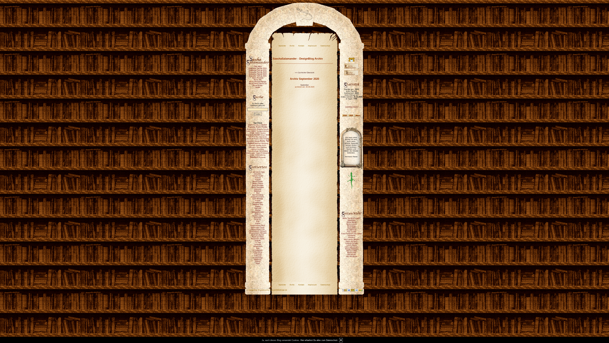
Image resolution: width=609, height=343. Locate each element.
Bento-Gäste (258, 181)
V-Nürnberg (257, 252)
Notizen (258, 214)
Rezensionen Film (258, 229)
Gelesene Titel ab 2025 (258, 76)
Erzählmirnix (351, 230)
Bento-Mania (351, 222)
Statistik (258, 241)
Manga (257, 210)
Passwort (257, 218)
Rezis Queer (258, 85)
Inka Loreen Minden (351, 239)
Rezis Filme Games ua (258, 83)
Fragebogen (257, 202)
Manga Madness (351, 249)
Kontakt (301, 46)
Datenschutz (325, 46)
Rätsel (257, 223)
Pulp (257, 221)
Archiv (292, 46)
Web (257, 248)
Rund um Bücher (257, 235)
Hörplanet (351, 235)
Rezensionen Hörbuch (257, 231)
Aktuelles (257, 174)
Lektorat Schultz (351, 243)
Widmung (257, 260)
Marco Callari (351, 251)
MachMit (258, 208)
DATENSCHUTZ (351, 107)
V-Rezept (257, 256)
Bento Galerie (257, 183)
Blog (257, 193)
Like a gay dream (351, 247)
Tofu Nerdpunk (351, 256)
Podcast (258, 220)
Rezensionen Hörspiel (257, 233)
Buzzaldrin (351, 228)
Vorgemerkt (257, 246)
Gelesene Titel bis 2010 (258, 68)
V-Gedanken (258, 250)
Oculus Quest (257, 216)
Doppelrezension (257, 197)
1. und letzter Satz (258, 172)
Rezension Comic (258, 227)
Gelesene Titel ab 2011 (258, 70)
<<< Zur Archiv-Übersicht (304, 73)
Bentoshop (351, 226)
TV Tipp (258, 242)
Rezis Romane (257, 78)
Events (257, 201)
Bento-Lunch (351, 224)
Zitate (258, 263)
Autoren (258, 178)
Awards (258, 180)
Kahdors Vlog (258, 204)
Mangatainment (258, 212)
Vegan (257, 87)
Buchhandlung (257, 195)
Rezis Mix (258, 80)
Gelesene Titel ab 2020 (258, 74)
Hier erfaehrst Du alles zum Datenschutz (319, 340)
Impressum (312, 46)
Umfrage (257, 244)
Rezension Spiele (257, 239)
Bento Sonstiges (258, 187)
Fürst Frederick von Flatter (351, 234)
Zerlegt (257, 261)
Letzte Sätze (351, 245)
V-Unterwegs (258, 258)
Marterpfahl (351, 253)
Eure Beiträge (257, 199)
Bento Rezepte (257, 185)
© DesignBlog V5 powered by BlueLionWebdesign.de (267, 290)
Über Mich (258, 66)
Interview (257, 189)
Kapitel (257, 206)
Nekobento (351, 255)
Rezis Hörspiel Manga (257, 82)
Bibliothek (257, 191)
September (304, 85)
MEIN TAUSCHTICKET (351, 218)
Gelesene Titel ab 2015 (258, 72)
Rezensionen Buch (257, 225)
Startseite (282, 46)
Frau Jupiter (351, 232)
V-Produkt (258, 254)
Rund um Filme (258, 237)
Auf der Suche (257, 176)
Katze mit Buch (351, 241)
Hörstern (351, 237)
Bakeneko (351, 220)
